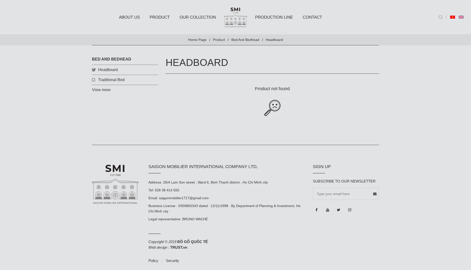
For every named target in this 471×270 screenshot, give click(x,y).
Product (160, 17)
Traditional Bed (111, 80)
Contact (312, 17)
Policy (153, 261)
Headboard (108, 70)
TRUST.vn (178, 247)
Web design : (158, 247)
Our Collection (198, 17)
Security (172, 261)
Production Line (274, 17)
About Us (129, 17)
